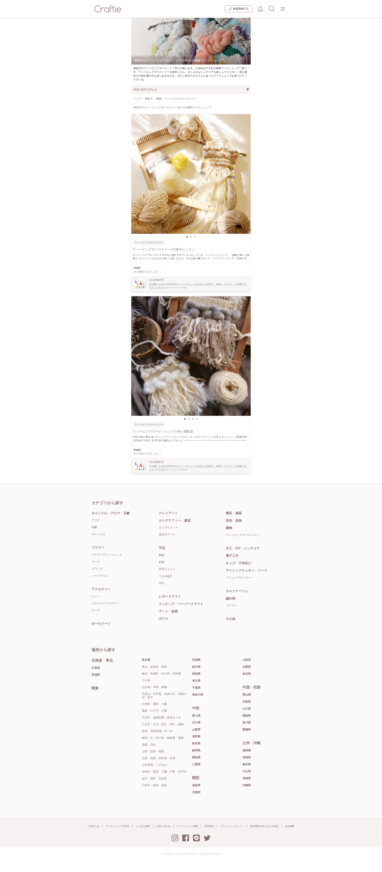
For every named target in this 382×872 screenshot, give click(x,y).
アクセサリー (101, 589)
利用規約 (209, 826)
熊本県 (247, 764)
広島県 (247, 701)
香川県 (247, 722)
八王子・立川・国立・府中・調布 (163, 724)
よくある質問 (143, 826)
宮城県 (96, 674)
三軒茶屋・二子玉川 (154, 764)
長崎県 (247, 757)
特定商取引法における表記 (264, 826)
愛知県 (196, 757)
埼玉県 (196, 680)
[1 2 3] (191, 174)
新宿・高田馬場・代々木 (157, 731)
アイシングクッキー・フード (246, 570)
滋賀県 (196, 785)
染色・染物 (234, 520)
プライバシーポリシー (232, 826)
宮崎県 (247, 778)
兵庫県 (247, 666)
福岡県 (247, 750)
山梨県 (196, 729)
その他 (230, 618)
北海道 (96, 667)
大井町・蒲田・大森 (154, 704)
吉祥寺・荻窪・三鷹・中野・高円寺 (164, 771)
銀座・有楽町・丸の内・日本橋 (161, 673)
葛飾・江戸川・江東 (154, 710)
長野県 (196, 736)
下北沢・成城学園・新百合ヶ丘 (161, 717)
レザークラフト (170, 596)
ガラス (163, 618)
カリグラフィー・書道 (175, 520)
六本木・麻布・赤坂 (154, 785)
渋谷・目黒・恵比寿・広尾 (158, 758)
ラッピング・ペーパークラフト (181, 604)
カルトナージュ (237, 591)
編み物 (230, 598)
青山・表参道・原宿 (154, 666)
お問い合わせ (163, 826)
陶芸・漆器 (234, 513)
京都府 (196, 792)
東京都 (146, 659)
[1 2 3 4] (191, 356)
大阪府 (247, 659)
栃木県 (196, 666)
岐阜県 (196, 743)
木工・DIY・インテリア (243, 548)
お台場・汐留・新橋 (154, 687)
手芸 (162, 548)
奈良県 (247, 673)
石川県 (196, 722)
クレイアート (168, 513)
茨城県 (196, 659)
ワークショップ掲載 (187, 826)
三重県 (196, 764)
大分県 (247, 771)
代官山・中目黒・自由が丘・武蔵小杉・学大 (164, 695)
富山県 (196, 715)
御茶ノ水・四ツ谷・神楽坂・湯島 (163, 737)
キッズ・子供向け (238, 563)
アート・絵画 (168, 611)
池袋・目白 (149, 744)
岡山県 (247, 694)
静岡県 (196, 750)
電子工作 (232, 555)
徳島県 (247, 715)
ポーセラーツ (101, 623)
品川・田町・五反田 (154, 778)
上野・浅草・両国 (153, 751)
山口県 (247, 708)
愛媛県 (247, 729)
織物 (229, 527)
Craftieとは (93, 826)
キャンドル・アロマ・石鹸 (111, 513)
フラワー (98, 547)
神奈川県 (197, 694)
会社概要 (289, 826)
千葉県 (196, 687)
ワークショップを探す (118, 826)
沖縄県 (247, 785)
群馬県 (196, 673)
